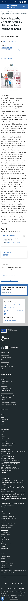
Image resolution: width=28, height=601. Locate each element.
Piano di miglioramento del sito (8, 518)
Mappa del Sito (4, 548)
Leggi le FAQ (4, 521)
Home (2, 12)
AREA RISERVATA (14, 599)
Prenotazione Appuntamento (8, 523)
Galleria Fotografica (5, 439)
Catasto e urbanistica (6, 388)
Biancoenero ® (11, 595)
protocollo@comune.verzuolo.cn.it (13, 242)
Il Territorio (3, 436)
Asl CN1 (3, 561)
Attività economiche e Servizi (8, 443)
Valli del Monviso (5, 568)
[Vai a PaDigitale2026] (9, 347)
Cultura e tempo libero (6, 390)
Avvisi (2, 424)
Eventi (2, 432)
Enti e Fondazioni (5, 364)
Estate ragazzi (4, 419)
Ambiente (3, 379)
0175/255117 (11, 241)
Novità (6, 12)
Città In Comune (19, 592)
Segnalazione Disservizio (6, 525)
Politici (2, 369)
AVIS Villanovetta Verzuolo (7, 572)
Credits (2, 541)
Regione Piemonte (5, 1)
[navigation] (3, 6)
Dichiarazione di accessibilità (7, 516)
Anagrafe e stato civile (6, 381)
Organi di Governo (5, 355)
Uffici (2, 359)
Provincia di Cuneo (5, 558)
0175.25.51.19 (6, 455)
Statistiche (3, 546)
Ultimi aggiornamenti (6, 544)
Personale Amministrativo (7, 366)
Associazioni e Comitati (6, 446)
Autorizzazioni (4, 386)
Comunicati (3, 421)
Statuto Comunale (5, 532)
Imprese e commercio (6, 397)
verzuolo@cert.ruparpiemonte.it (11, 460)
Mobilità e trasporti (5, 400)
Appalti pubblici (4, 384)
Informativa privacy (5, 534)
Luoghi (2, 434)
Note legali (3, 537)
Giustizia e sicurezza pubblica (7, 395)
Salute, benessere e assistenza (8, 402)
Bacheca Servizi (4, 530)
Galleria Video (4, 441)
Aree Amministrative (6, 357)
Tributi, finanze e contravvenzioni (8, 404)
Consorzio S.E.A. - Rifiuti (6, 565)
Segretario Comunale (9, 235)
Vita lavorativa (4, 409)
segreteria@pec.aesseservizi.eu (10, 507)
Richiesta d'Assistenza (6, 528)
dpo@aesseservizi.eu (9, 505)
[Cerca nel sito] (24, 6)
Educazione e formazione (7, 393)
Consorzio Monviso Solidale (7, 563)
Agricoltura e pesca (5, 377)
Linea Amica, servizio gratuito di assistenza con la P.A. (13, 570)
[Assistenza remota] (24, 592)
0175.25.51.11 (6, 453)
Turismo (2, 407)
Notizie (10, 12)
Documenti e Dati (5, 362)
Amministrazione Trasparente (8, 514)
